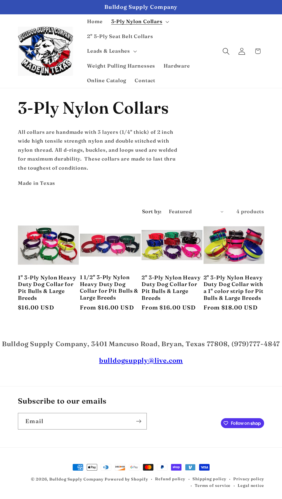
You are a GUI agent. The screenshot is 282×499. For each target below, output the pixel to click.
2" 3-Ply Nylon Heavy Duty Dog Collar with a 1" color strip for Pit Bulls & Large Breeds (234, 287)
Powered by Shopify (126, 479)
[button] (139, 21)
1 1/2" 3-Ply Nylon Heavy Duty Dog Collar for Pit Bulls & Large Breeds (109, 287)
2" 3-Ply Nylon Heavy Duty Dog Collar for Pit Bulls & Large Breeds (171, 287)
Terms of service (213, 485)
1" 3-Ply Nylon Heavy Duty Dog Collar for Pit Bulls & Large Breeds (47, 287)
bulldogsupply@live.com (141, 360)
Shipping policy (209, 478)
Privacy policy (248, 478)
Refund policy (170, 478)
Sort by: (152, 211)
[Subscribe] (139, 421)
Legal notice (251, 485)
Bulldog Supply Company (76, 479)
